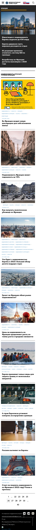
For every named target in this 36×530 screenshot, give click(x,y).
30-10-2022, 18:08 (5, 447)
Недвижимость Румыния (8, 249)
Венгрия (30, 369)
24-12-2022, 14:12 (5, 292)
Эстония (16, 442)
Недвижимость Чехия (7, 247)
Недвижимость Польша (20, 247)
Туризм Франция (8, 75)
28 (16, 501)
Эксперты (11, 524)
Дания (14, 408)
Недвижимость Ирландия (22, 251)
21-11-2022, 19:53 (5, 410)
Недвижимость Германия (22, 242)
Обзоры (18, 113)
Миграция (5, 205)
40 (18, 505)
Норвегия (20, 408)
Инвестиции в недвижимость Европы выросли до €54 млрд (15, 38)
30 (24, 501)
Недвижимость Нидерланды (23, 244)
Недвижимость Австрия (8, 242)
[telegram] (28, 513)
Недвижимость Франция (11, 74)
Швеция (31, 408)
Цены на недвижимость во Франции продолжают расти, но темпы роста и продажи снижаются (17, 334)
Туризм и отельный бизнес (8, 405)
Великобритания (6, 369)
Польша (22, 442)
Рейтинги (15, 522)
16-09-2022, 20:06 (5, 482)
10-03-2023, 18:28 (5, 118)
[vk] (24, 513)
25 (27, 497)
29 (20, 501)
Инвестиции (5, 116)
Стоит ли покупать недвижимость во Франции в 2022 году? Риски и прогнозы (17, 487)
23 (19, 497)
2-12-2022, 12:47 (5, 329)
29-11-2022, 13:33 (5, 371)
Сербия (25, 369)
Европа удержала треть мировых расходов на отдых (14, 45)
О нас (3, 519)
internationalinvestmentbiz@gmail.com (11, 516)
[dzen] (33, 513)
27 (12, 501)
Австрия (4, 408)
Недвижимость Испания (8, 251)
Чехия (13, 369)
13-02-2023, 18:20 (5, 172)
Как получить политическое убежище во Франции (14, 211)
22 (15, 497)
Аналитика (24, 113)
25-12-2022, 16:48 (5, 256)
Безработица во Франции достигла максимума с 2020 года (14, 62)
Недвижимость (6, 111)
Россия (3, 445)
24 (23, 497)
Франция (20, 111)
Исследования (6, 522)
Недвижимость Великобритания (24, 249)
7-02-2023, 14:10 (5, 207)
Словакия (19, 369)
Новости (13, 111)
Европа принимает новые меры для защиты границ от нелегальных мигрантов (18, 376)
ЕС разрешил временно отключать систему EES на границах (13, 53)
